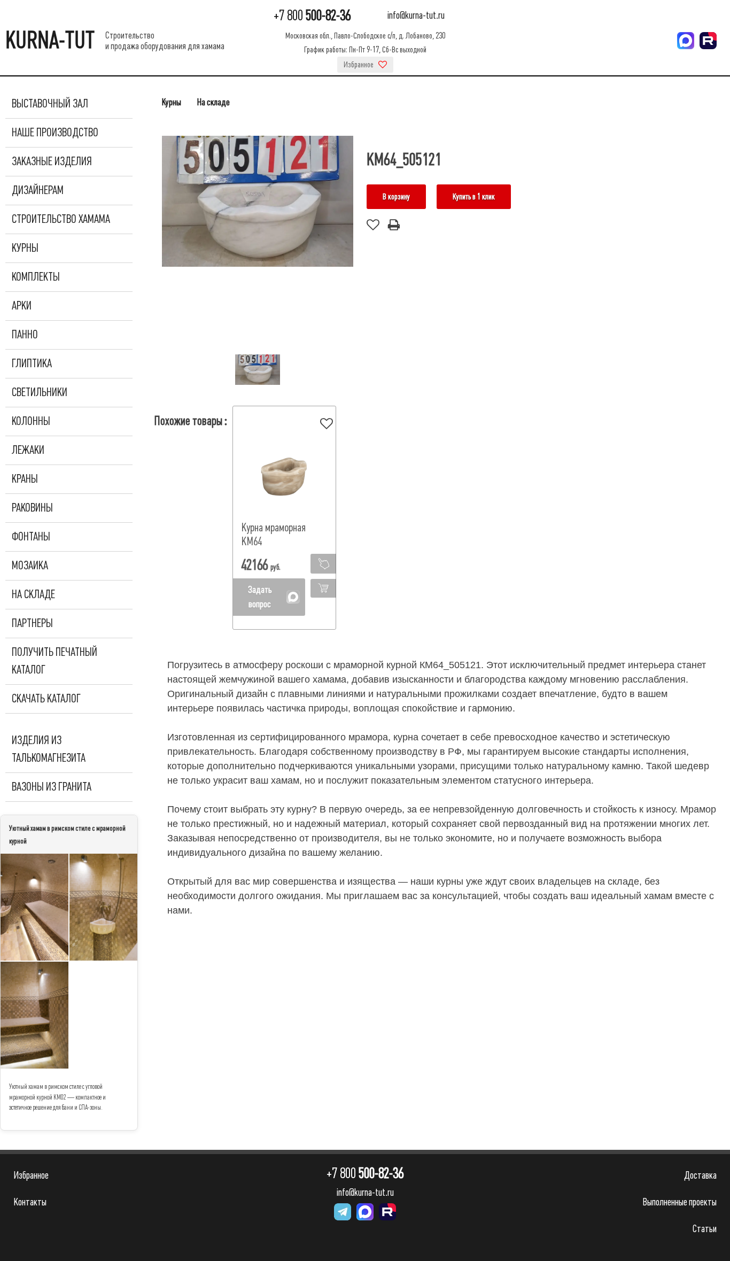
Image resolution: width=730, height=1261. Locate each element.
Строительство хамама (61, 219)
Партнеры (32, 623)
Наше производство (55, 132)
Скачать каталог (46, 698)
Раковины (32, 507)
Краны (25, 479)
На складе (33, 594)
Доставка (700, 1175)
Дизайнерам (38, 190)
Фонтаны (31, 536)
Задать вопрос (260, 596)
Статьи (705, 1229)
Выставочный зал (50, 103)
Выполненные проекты (679, 1202)
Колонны (31, 421)
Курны (25, 248)
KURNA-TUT (50, 40)
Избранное (359, 64)
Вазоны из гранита (51, 786)
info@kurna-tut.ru (416, 16)
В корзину (396, 197)
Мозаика (30, 565)
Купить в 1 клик (474, 197)
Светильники (39, 392)
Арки (22, 305)
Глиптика (32, 363)
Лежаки (28, 450)
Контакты (29, 1202)
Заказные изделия (52, 161)
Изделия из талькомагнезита (49, 749)
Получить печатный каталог (54, 661)
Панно (25, 334)
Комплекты (36, 276)
